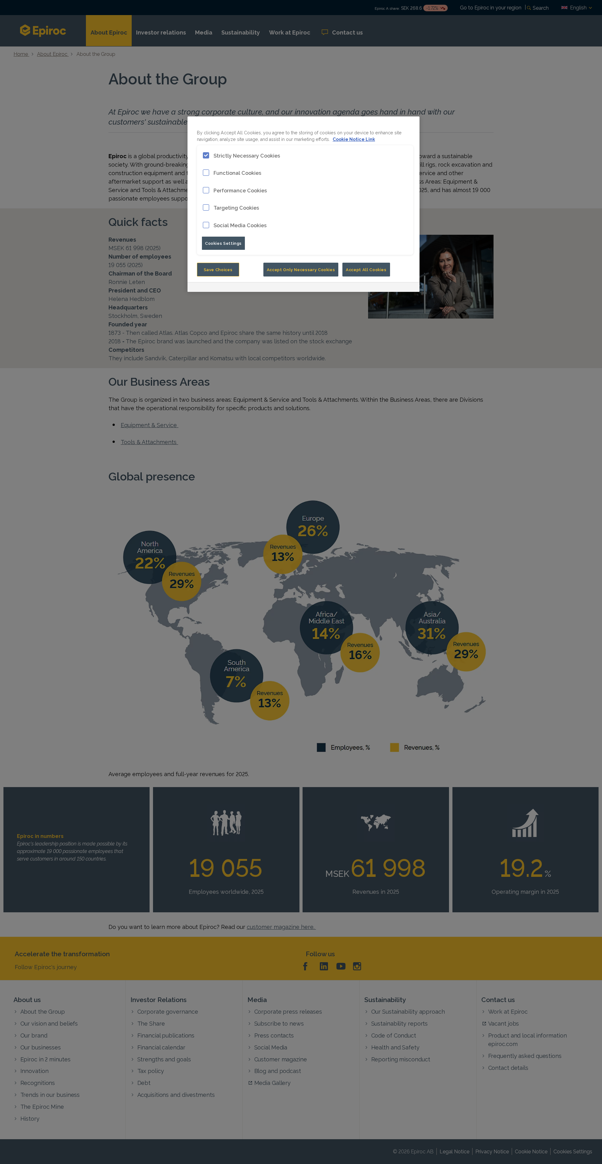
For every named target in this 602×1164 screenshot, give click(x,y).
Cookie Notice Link (354, 139)
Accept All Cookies (366, 269)
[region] (303, 204)
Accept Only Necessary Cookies (301, 269)
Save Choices (218, 269)
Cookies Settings (223, 243)
